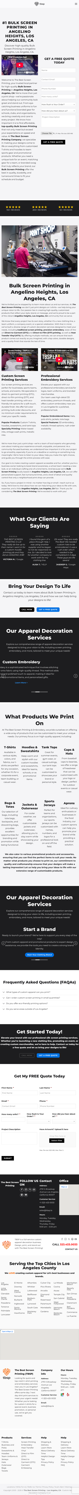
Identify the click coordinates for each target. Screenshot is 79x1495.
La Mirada (58, 1279)
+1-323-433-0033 (47, 1199)
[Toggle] (4, 989)
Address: (43, 1182)
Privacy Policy (47, 1459)
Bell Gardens (71, 1304)
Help (44, 1434)
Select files (56, 1137)
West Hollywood (59, 1299)
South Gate (32, 1304)
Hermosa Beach (58, 1305)
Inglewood (19, 1300)
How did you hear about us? (63, 1112)
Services (26, 1434)
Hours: (42, 1211)
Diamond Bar (45, 1292)
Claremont (72, 1300)
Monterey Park (31, 1309)
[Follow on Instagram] (26, 1186)
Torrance (5, 1303)
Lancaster (5, 1311)
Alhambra (32, 1279)
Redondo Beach (58, 1310)
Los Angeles (5, 1280)
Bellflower (32, 1291)
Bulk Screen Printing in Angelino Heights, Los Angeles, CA (19, 48)
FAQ (43, 1462)
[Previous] (3, 676)
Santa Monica (17, 1305)
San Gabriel (59, 1295)
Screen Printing (28, 1439)
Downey (18, 1283)
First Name (8, 1084)
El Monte (18, 1279)
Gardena (45, 1308)
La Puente (71, 1313)
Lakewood (32, 1287)
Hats (4, 1459)
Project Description (11, 1126)
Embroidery (26, 1441)
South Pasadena (71, 1295)
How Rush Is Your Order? (35, 1112)
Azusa (56, 1287)
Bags (4, 1465)
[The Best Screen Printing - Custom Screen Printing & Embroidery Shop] (39, 4)
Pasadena (5, 1300)
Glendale (5, 1290)
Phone (43, 1098)
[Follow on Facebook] (22, 1186)
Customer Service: (47, 1196)
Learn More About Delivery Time (48, 1447)
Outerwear (7, 1462)
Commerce (72, 1309)
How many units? (11, 1111)
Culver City (46, 1279)
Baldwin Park (31, 1296)
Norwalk (18, 1293)
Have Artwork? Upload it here (54, 1126)
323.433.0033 (68, 1241)
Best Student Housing (45, 1492)
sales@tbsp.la (46, 1207)
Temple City (59, 1291)
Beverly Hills (70, 1286)
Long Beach (4, 1286)
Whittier (31, 1283)
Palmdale (5, 1307)
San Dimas (72, 1290)
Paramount (46, 1300)
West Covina (17, 1288)
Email (5, 1098)
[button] (76, 4)
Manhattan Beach (72, 1280)
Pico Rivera (46, 1283)
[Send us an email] (34, 1186)
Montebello (46, 1304)
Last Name (46, 1084)
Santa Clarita (4, 1295)
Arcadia (44, 1287)
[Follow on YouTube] (26, 1192)
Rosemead (46, 1296)
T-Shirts (5, 1439)
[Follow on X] (30, 1186)
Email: (42, 1204)
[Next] (75, 676)
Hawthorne (19, 1310)
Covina (57, 1283)
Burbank (18, 1296)
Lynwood (31, 1300)
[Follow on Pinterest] (22, 1192)
